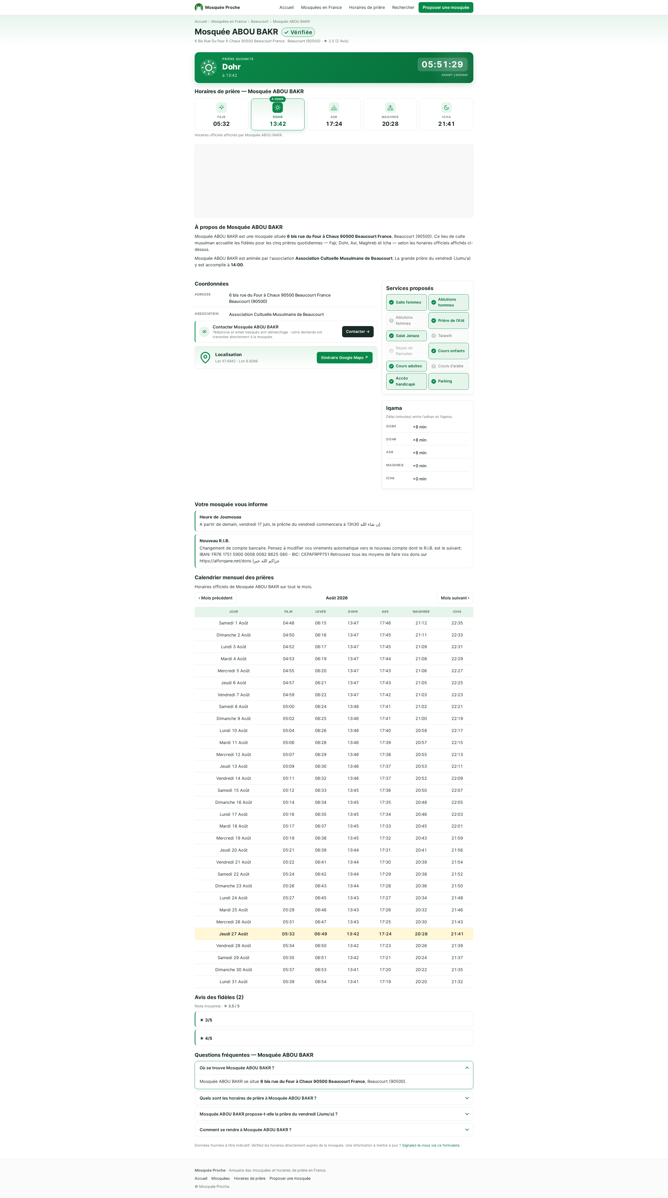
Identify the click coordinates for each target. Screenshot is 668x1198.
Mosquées (220, 1178)
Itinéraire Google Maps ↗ (344, 357)
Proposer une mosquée (446, 7)
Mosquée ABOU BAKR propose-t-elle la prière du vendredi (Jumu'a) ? (269, 1114)
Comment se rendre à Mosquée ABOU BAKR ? (245, 1129)
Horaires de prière (367, 7)
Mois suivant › (455, 597)
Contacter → (358, 331)
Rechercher (403, 7)
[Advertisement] (334, 180)
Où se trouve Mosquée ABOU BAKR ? (237, 1067)
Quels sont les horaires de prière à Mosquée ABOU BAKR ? (258, 1098)
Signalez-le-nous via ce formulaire (431, 1145)
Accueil (286, 7)
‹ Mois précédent (215, 597)
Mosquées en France (321, 7)
